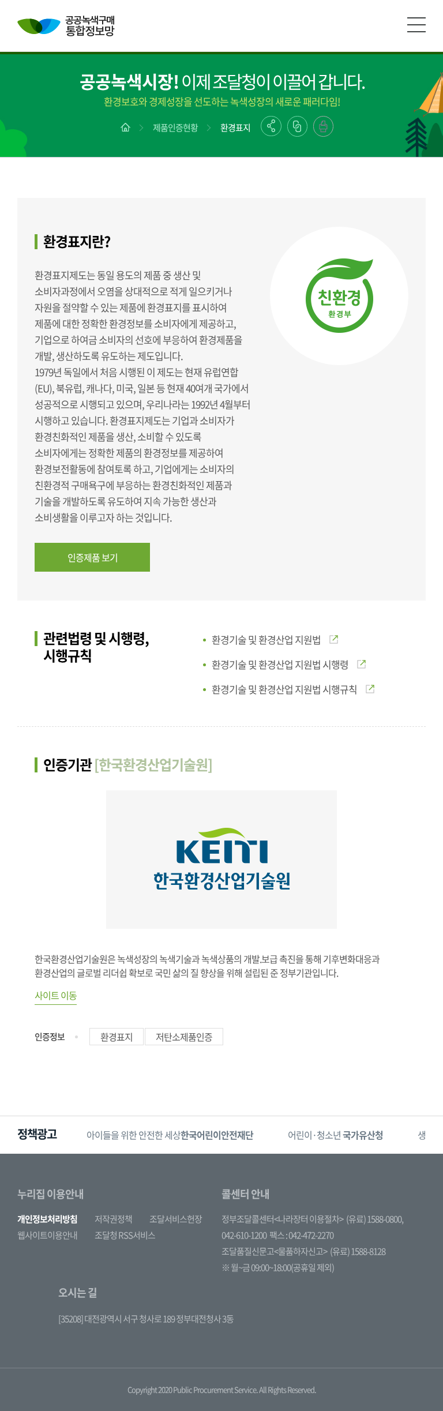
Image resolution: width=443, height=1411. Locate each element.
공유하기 (271, 126)
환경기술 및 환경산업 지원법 (266, 639)
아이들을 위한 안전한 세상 (170, 1135)
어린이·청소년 (335, 1135)
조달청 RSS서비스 (125, 1235)
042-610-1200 (244, 1235)
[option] (170, 1135)
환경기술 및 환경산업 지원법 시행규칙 (284, 689)
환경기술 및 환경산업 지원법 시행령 (280, 664)
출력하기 (323, 126)
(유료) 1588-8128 (357, 1251)
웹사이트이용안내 (47, 1235)
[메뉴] (416, 24)
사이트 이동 (56, 995)
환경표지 (235, 127)
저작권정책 (113, 1219)
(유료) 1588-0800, (374, 1219)
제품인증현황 (175, 127)
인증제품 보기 (92, 557)
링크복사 (297, 126)
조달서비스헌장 (175, 1219)
